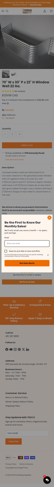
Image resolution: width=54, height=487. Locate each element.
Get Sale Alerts (27, 263)
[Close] (49, 218)
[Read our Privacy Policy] (47, 255)
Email (7, 238)
